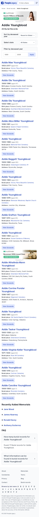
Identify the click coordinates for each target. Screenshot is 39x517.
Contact (4, 482)
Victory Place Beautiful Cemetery (22, 68)
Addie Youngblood (11, 139)
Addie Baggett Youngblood (16, 159)
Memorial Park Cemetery (19, 144)
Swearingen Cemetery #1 (20, 165)
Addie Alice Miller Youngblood (17, 121)
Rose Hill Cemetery (17, 355)
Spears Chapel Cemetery (19, 127)
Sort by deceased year (11, 35)
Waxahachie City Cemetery (20, 220)
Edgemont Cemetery (18, 297)
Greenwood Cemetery (18, 337)
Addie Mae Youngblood (14, 62)
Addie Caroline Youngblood (16, 385)
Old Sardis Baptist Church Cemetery (23, 317)
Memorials (24, 471)
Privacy (4, 478)
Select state (9, 42)
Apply (32, 54)
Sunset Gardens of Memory (20, 238)
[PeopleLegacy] (9, 3)
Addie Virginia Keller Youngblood (19, 349)
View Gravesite (8, 75)
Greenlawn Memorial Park (20, 88)
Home (3, 8)
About (4, 471)
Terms (23, 475)
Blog (22, 478)
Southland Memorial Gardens (21, 109)
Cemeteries (6, 475)
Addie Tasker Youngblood (15, 329)
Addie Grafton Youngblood (16, 215)
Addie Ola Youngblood (13, 80)
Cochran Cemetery (17, 373)
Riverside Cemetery (18, 391)
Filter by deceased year (13, 49)
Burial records (11, 8)
